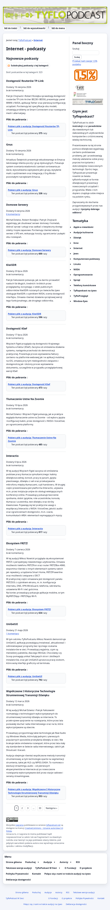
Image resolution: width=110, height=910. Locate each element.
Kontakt (36, 873)
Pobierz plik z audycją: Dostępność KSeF (29, 384)
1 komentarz (12, 633)
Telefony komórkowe (85, 285)
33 (40, 808)
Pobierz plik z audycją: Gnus (23, 190)
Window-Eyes (81, 301)
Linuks (77, 264)
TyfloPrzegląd (81, 295)
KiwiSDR (11, 265)
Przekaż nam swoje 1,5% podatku (84, 63)
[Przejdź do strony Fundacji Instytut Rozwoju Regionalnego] (88, 87)
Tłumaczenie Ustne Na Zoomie (25, 399)
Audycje (47, 862)
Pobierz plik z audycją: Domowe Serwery (29, 250)
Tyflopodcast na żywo (85, 290)
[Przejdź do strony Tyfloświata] (88, 102)
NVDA (77, 269)
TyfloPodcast (9, 8)
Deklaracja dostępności (18, 879)
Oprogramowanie (83, 274)
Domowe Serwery (17, 204)
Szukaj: (76, 48)
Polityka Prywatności (17, 873)
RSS (78, 862)
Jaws (76, 253)
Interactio (12, 455)
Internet (38, 40)
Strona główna (14, 862)
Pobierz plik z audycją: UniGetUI (25, 676)
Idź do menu (58, 28)
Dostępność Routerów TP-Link (25, 81)
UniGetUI (12, 624)
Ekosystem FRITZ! (17, 543)
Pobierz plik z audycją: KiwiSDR (24, 313)
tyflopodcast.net (53, 825)
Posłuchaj (30, 862)
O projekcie (86, 868)
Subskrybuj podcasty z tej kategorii (29, 65)
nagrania (19, 825)
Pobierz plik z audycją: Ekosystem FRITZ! (29, 609)
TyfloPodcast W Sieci (46, 868)
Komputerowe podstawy (87, 258)
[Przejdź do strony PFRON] (88, 94)
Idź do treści (10, 28)
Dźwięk (77, 237)
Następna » (51, 808)
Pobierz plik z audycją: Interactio (25, 528)
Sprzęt (77, 280)
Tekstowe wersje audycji (19, 868)
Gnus (9, 144)
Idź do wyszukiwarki (34, 28)
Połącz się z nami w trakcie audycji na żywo (67, 873)
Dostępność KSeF (16, 328)
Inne (76, 243)
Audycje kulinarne (83, 232)
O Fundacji (70, 868)
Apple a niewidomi (83, 227)
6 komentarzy (13, 214)
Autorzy (64, 862)
